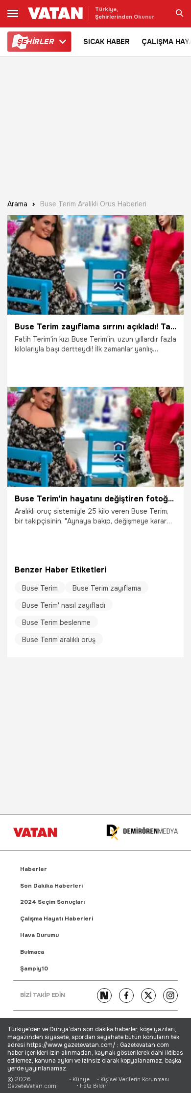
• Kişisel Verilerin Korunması (133, 1079)
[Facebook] (126, 995)
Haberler (33, 869)
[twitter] (148, 995)
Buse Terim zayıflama (106, 588)
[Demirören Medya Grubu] (142, 832)
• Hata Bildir (91, 1086)
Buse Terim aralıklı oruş (59, 639)
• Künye (79, 1079)
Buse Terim (40, 588)
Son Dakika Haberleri (51, 886)
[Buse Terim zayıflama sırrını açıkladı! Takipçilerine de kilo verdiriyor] (95, 265)
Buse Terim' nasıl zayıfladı (63, 605)
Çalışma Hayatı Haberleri (56, 918)
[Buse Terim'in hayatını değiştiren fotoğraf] (95, 436)
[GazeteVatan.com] (35, 832)
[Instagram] (170, 995)
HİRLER (35, 42)
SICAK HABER (106, 41)
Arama (17, 204)
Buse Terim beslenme (56, 622)
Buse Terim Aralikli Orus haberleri (93, 204)
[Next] (104, 995)
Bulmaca (32, 952)
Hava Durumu (39, 935)
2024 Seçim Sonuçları (52, 902)
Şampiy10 (34, 968)
